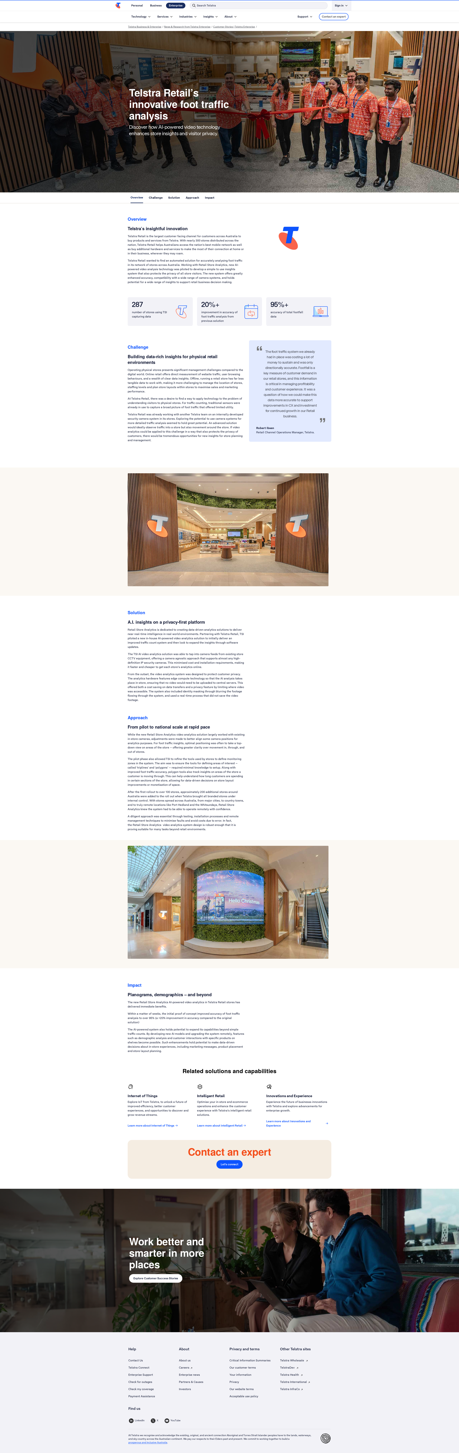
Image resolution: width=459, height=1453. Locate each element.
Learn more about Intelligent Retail (220, 1125)
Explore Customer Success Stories (155, 1278)
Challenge (156, 198)
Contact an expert (334, 16)
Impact (209, 198)
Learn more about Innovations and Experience (288, 1123)
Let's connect (229, 1164)
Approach (192, 198)
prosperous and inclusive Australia (147, 1442)
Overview (137, 197)
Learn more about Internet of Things (151, 1125)
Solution (174, 198)
